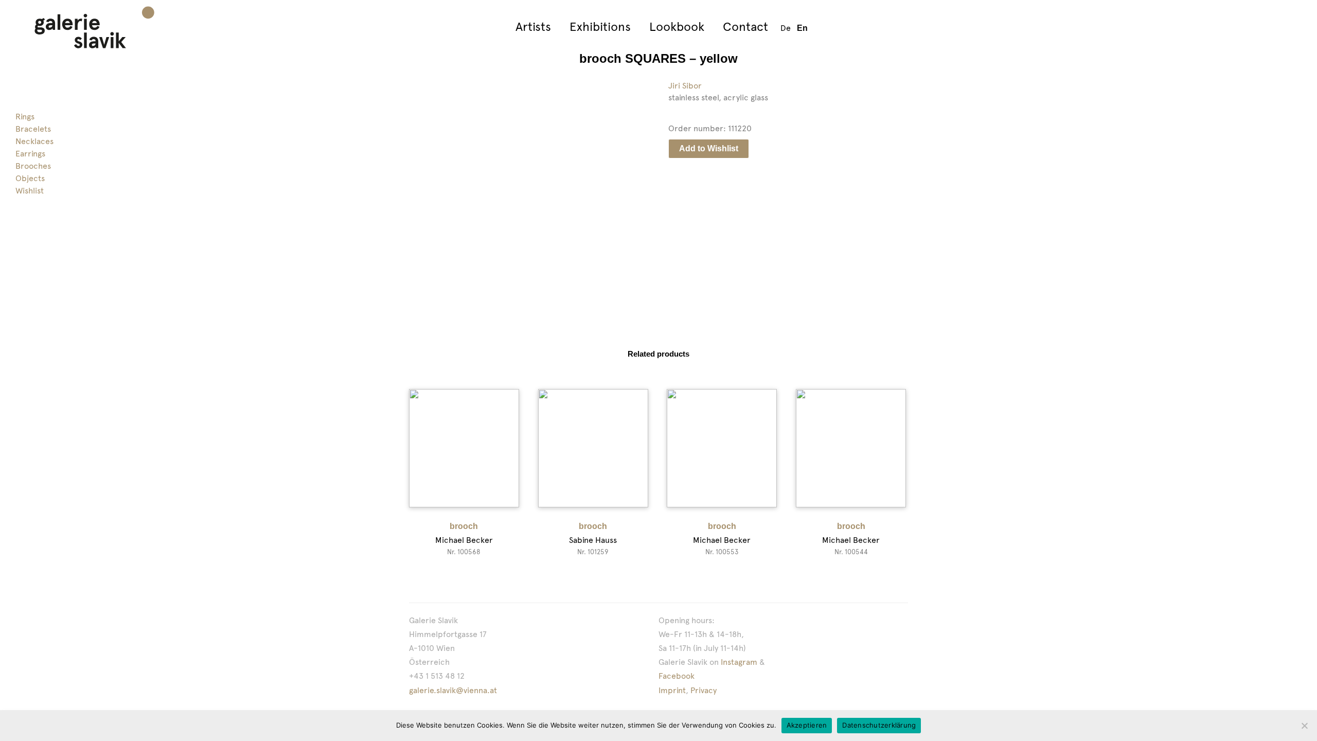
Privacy (703, 690)
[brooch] (464, 448)
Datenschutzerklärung (879, 725)
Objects (30, 178)
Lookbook (676, 26)
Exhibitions (600, 26)
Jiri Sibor (685, 86)
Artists (533, 26)
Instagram (739, 662)
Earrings (30, 153)
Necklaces (34, 141)
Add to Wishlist (708, 148)
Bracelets (33, 129)
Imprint (672, 690)
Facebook (676, 676)
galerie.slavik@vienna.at (453, 690)
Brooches (33, 166)
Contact (745, 26)
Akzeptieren (807, 725)
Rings (24, 116)
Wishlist (29, 191)
